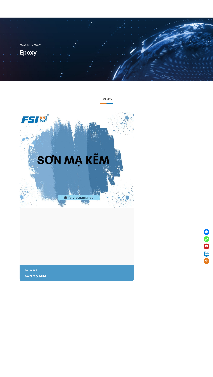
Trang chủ (25, 45)
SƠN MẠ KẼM (35, 276)
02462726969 (206, 239)
